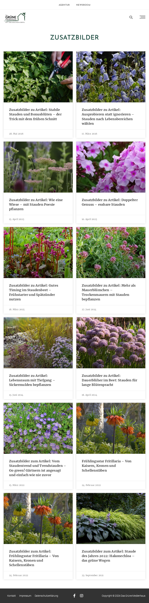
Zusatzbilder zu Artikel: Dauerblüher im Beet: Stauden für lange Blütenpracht (109, 380)
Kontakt (11, 595)
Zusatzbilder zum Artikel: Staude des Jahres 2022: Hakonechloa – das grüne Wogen (109, 556)
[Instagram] (82, 596)
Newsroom (83, 5)
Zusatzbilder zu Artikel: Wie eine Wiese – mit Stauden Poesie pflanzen (36, 204)
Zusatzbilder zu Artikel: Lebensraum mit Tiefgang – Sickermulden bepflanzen (32, 380)
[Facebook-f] (74, 596)
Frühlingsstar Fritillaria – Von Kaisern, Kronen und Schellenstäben (106, 465)
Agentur (64, 5)
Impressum (25, 595)
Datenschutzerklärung (46, 595)
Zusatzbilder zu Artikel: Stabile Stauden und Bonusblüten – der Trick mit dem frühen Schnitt (35, 114)
